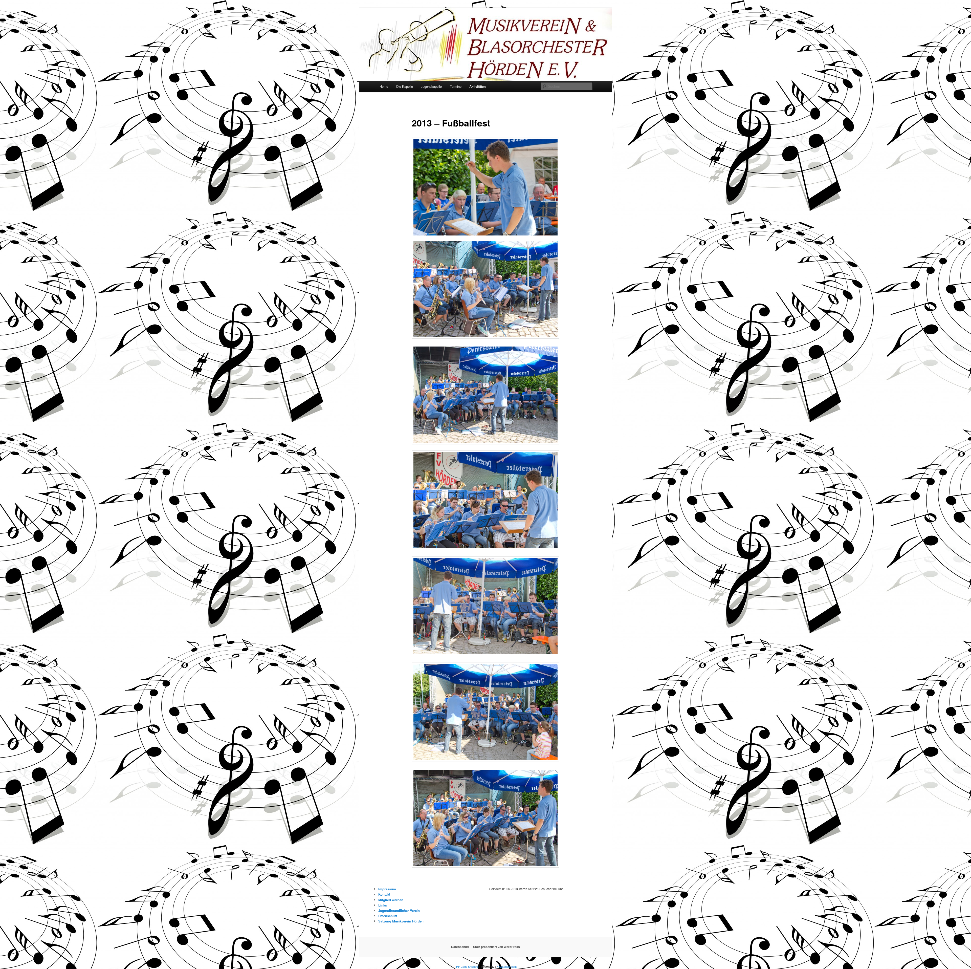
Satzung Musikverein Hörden (401, 921)
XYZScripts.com (507, 966)
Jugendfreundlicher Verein (399, 910)
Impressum (387, 889)
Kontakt (384, 894)
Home (384, 86)
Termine (455, 86)
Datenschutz (388, 915)
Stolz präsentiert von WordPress (496, 946)
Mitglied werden (390, 899)
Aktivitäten (477, 86)
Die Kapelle (404, 86)
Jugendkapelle (431, 86)
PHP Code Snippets (466, 966)
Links (382, 905)
